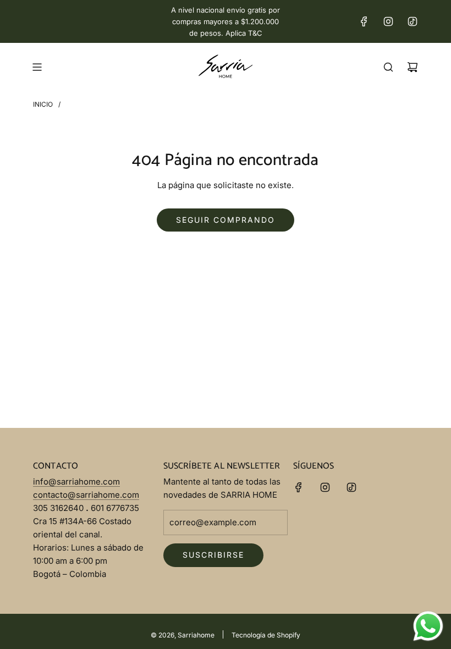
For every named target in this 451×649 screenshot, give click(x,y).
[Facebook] (364, 21)
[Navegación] (37, 67)
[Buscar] (388, 67)
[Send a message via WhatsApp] (428, 626)
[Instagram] (388, 21)
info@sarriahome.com (76, 481)
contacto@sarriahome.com (86, 495)
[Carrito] (412, 67)
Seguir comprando (225, 219)
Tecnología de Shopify (266, 635)
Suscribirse (213, 554)
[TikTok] (412, 21)
